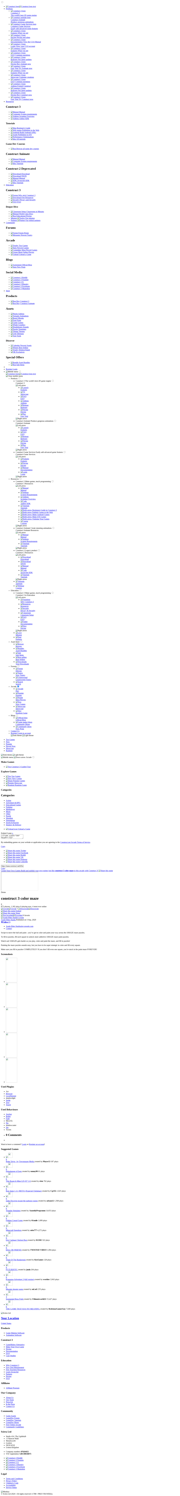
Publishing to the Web (30, 130)
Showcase (10, 748)
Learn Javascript (12, 1372)
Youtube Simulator (13, 1211)
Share (17, 913)
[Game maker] (21, 374)
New (8, 742)
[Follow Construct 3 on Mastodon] (20, 289)
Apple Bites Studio (8, 920)
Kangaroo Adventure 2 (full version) (20, 1279)
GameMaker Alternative (15, 1345)
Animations (24, 316)
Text (7, 1102)
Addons (21, 314)
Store (8, 291)
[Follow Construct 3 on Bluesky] (20, 284)
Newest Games (23, 248)
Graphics (21, 325)
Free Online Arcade (13, 1425)
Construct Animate (35, 421)
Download (25, 174)
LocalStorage (11, 1096)
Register (9, 369)
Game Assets (11, 1416)
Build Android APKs (27, 132)
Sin (7, 1127)
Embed (18, 911)
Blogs (13, 715)
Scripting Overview (27, 116)
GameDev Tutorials (13, 1420)
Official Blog (26, 265)
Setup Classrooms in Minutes (32, 212)
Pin (7, 1123)
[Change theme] (22, 735)
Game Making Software (15, 1333)
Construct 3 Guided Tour (21, 767)
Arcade (14, 686)
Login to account (24, 733)
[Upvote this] (8, 909)
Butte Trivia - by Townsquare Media (20, 1161)
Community (10, 223)
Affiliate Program (12, 1388)
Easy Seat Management (15, 1367)
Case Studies (11, 1356)
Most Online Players (26, 252)
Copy (3, 846)
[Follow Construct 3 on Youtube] (20, 280)
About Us (9, 1398)
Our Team (10, 1400)
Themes (21, 331)
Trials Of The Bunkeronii (16, 1260)
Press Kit (9, 1402)
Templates (22, 329)
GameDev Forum (12, 1418)
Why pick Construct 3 (26, 195)
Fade (8, 1119)
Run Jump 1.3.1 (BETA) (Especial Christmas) (24, 1191)
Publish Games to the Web (42, 512)
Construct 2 (27, 550)
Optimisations (28, 137)
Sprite (8, 1100)
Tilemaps (20, 334)
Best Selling (23, 348)
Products (9, 9)
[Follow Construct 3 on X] (17, 282)
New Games (17, 778)
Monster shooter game (15, 1289)
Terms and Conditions (14, 1479)
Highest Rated (24, 350)
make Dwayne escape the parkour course (22, 1201)
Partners (9, 1374)
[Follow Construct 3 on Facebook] (20, 286)
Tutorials (19, 163)
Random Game (20, 785)
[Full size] (11, 982)
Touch (8, 1105)
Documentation (12, 1351)
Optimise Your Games (40, 519)
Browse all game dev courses (27, 149)
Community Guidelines (15, 1427)
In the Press (10, 1404)
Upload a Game (24, 254)
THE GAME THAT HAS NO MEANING (23, 1309)
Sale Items (20, 365)
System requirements (28, 114)
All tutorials (20, 139)
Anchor (9, 1114)
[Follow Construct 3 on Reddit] (19, 277)
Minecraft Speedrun (14, 1230)
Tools (18, 336)
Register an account (36, 1144)
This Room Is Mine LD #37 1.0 (18, 1181)
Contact (9, 928)
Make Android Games (40, 515)
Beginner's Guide (23, 128)
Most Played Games (29, 250)
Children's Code (12, 1483)
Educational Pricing (24, 216)
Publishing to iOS (25, 135)
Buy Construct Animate (25, 303)
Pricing (8, 1349)
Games (20, 323)
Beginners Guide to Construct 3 (44, 510)
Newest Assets (25, 345)
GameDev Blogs (12, 1422)
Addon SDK (24, 119)
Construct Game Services (39, 452)
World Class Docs (26, 214)
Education (10, 185)
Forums (14, 666)
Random (9, 751)
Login (15, 369)
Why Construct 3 (12, 1365)
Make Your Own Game (15, 1347)
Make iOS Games (39, 517)
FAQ (19, 202)
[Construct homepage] (21, 6)
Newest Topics (26, 235)
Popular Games (19, 781)
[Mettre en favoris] (12, 915)
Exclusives (20, 352)
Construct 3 (34, 381)
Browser (9, 1094)
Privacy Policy (11, 1481)
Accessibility (11, 1485)
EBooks (20, 318)
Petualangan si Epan (14, 1171)
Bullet (8, 1116)
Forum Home (23, 233)
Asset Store (15, 642)
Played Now (11, 746)
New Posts (21, 267)
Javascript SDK (23, 180)
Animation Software (14, 1335)
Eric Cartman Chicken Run (16, 1240)
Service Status (11, 1487)
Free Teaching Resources (15, 1370)
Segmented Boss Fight (15, 1299)
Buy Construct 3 (22, 301)
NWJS (24, 176)
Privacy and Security (27, 200)
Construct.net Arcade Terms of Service (75, 842)
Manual (22, 112)
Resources (10, 101)
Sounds (25, 327)
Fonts (18, 320)
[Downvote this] (28, 909)
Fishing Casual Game (14, 1220)
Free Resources (27, 198)
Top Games (23, 246)
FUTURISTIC (12, 1270)
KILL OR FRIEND (14, 1250)
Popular (9, 744)
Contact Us (15, 731)
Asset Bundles (24, 362)
